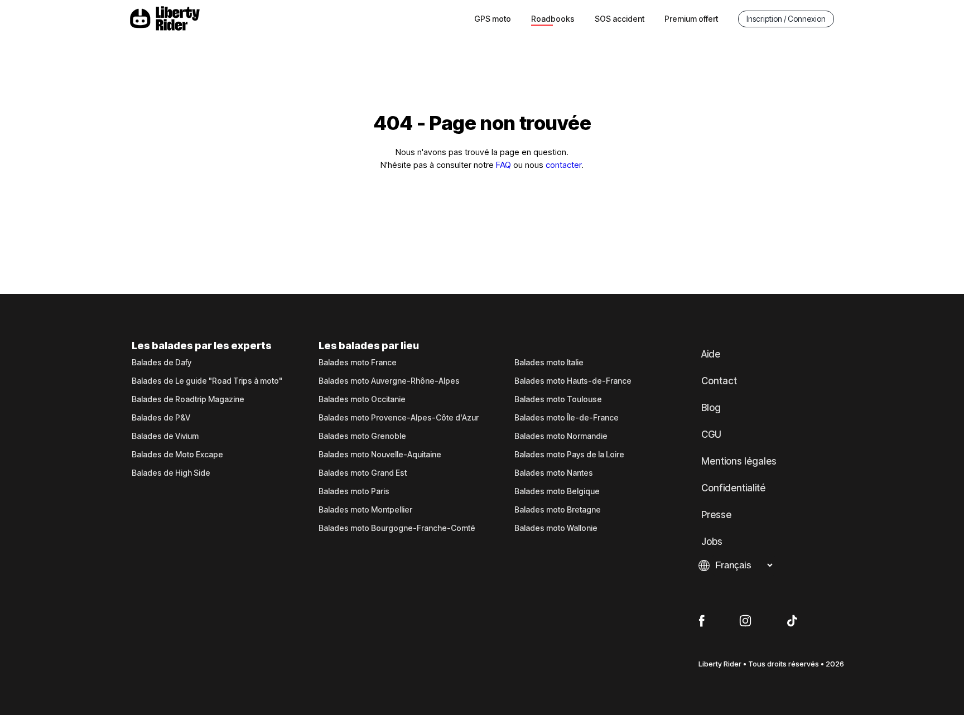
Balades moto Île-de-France (566, 418)
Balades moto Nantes (553, 473)
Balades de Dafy (161, 362)
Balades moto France (358, 362)
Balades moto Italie (549, 362)
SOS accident (619, 18)
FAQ (503, 165)
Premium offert (691, 18)
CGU (711, 434)
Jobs (711, 541)
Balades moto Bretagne (557, 510)
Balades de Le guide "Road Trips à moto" (207, 381)
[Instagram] (745, 621)
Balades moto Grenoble (362, 436)
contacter (563, 165)
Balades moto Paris (354, 491)
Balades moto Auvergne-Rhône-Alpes (389, 381)
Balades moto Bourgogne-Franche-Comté (397, 528)
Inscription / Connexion (786, 18)
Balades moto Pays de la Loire (569, 454)
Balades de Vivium (165, 436)
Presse (716, 514)
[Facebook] (701, 621)
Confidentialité (733, 488)
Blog (711, 407)
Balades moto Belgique (557, 491)
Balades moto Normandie (561, 436)
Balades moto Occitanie (362, 399)
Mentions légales (739, 461)
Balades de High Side (171, 473)
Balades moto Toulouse (558, 399)
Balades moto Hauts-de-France (573, 381)
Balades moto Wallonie (555, 528)
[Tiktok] (792, 621)
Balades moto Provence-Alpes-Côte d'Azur (399, 418)
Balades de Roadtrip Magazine (188, 399)
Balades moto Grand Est (363, 473)
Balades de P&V (161, 418)
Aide (710, 354)
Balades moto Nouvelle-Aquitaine (380, 454)
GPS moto (492, 18)
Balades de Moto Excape (177, 454)
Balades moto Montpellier (365, 510)
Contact (719, 381)
